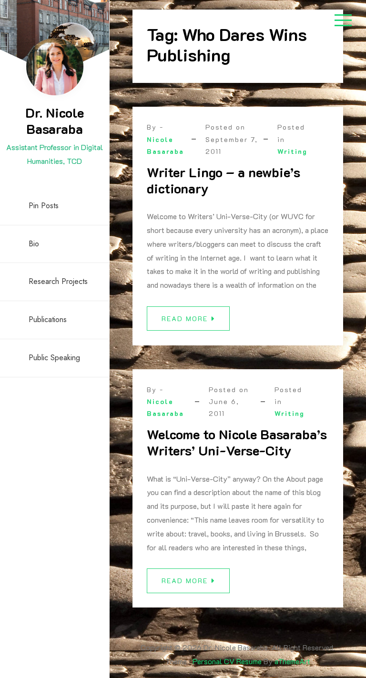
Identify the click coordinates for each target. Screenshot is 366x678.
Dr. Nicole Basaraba (54, 120)
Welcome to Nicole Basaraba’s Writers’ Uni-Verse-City (237, 442)
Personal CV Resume (227, 661)
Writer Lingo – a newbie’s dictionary (223, 180)
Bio (34, 243)
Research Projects (58, 281)
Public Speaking (54, 357)
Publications (48, 319)
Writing (292, 151)
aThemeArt (292, 661)
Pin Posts (44, 205)
